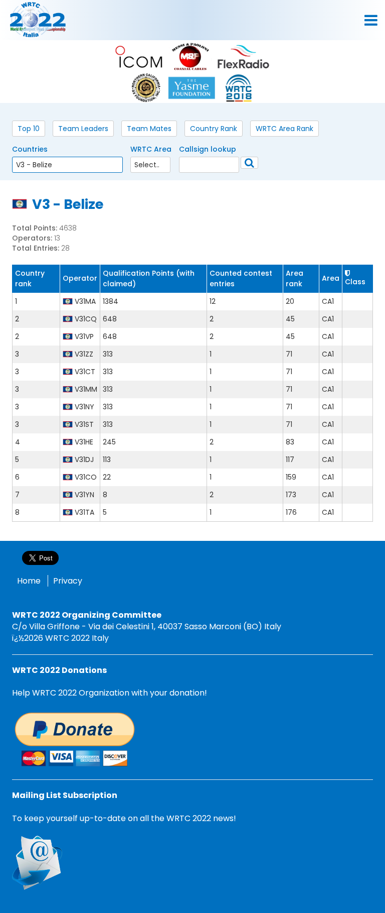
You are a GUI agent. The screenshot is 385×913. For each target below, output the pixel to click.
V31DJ (84, 459)
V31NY (84, 407)
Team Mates (149, 129)
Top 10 (29, 129)
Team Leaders (83, 129)
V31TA (84, 512)
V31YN (84, 495)
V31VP (84, 336)
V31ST (84, 424)
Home (29, 581)
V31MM (86, 389)
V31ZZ (84, 354)
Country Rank (213, 129)
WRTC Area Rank (284, 129)
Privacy (67, 581)
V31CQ (86, 319)
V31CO (86, 477)
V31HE (84, 442)
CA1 (328, 301)
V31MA (85, 301)
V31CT (85, 372)
